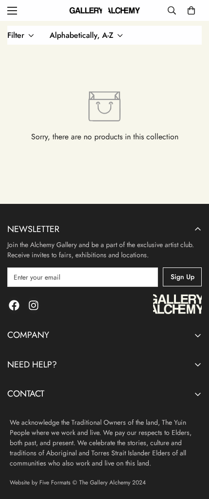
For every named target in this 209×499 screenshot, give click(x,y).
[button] (191, 10)
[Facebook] (14, 305)
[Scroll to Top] (191, 447)
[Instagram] (33, 305)
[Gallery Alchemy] (105, 10)
